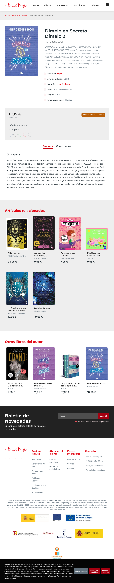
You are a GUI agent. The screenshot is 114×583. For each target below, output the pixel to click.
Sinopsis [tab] (48, 146)
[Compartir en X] (15, 135)
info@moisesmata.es (94, 465)
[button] (106, 5)
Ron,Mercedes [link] (54, 41)
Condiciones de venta (38, 465)
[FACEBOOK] (7, 456)
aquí (14, 578)
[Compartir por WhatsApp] (20, 135)
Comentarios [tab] (63, 146)
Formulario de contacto (95, 470)
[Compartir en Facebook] (11, 135)
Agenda (70, 468)
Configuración (81, 571)
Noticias (70, 464)
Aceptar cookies (105, 571)
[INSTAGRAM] (13, 456)
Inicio (7, 15)
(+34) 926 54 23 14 (94, 461)
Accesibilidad (37, 492)
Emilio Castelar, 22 (94, 456)
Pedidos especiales (53, 460)
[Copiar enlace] (30, 135)
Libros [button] (47, 5)
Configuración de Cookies (39, 486)
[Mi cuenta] (108, 5)
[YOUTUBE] (19, 456)
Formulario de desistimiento (55, 467)
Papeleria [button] (62, 5)
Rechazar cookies (94, 571)
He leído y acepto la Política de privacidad (93, 421)
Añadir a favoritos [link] (18, 125)
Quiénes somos (73, 459)
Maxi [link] (59, 73)
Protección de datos (37, 472)
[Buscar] (104, 5)
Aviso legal (36, 459)
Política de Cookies (36, 479)
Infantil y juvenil (19, 15)
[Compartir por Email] (25, 135)
